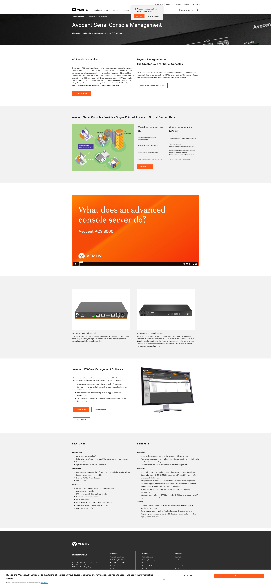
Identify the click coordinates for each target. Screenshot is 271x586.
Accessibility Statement (79, 565)
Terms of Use (76, 563)
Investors (178, 4)
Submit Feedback (147, 566)
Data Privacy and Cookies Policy (90, 563)
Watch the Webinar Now (152, 85)
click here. (44, 582)
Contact (187, 4)
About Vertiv (178, 557)
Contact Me (81, 93)
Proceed (139, 16)
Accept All (238, 576)
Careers (177, 563)
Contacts (144, 569)
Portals (168, 4)
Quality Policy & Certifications (118, 560)
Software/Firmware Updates (150, 560)
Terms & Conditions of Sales (118, 563)
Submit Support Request (149, 563)
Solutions (116, 10)
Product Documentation (117, 557)
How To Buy (186, 10)
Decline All (188, 576)
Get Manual (81, 420)
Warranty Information (116, 566)
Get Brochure (100, 409)
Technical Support (147, 557)
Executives (178, 560)
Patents (112, 569)
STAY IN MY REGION (153, 16)
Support (127, 10)
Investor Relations (180, 566)
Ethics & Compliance (180, 569)
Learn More (144, 167)
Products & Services (101, 10)
